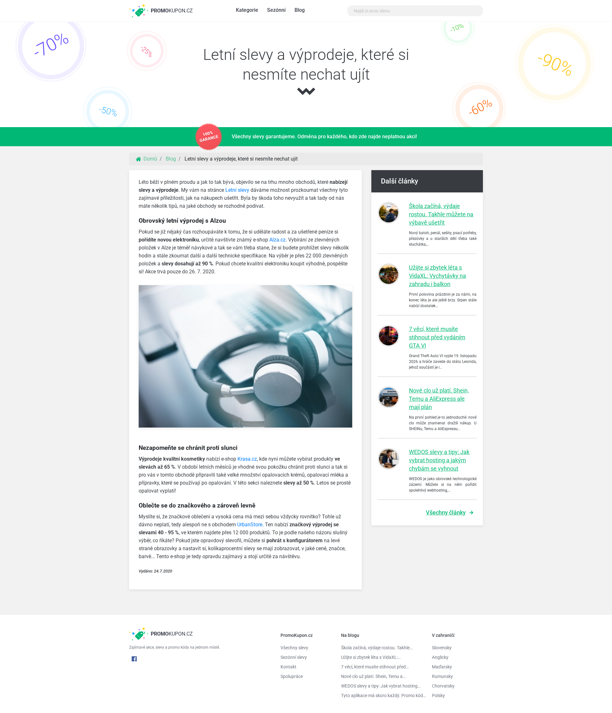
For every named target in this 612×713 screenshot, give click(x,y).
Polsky (438, 695)
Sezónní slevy (293, 657)
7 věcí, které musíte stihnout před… (375, 666)
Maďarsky (442, 666)
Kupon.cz (172, 11)
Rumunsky (442, 676)
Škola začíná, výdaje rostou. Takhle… (376, 647)
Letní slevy (237, 190)
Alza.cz (277, 240)
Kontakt (288, 666)
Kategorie (247, 10)
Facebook (134, 658)
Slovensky (442, 647)
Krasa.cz (247, 459)
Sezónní (276, 10)
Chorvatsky (443, 685)
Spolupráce (291, 676)
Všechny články (446, 512)
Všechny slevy (294, 647)
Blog (300, 10)
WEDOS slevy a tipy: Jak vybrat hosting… (380, 685)
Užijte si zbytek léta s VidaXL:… (371, 657)
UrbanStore (249, 525)
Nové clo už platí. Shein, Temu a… (373, 676)
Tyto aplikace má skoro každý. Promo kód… (381, 695)
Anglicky (440, 657)
